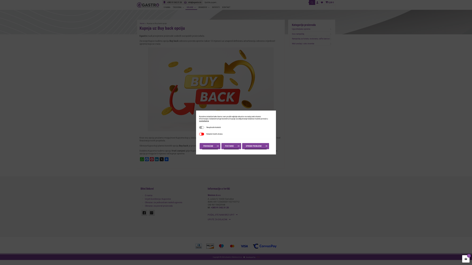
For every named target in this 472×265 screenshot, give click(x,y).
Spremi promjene (254, 146)
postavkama (204, 121)
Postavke (229, 146)
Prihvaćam (208, 146)
